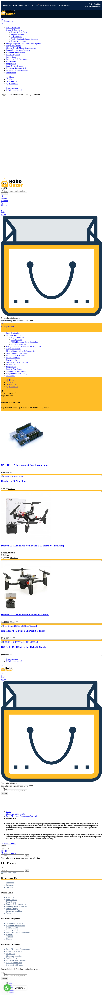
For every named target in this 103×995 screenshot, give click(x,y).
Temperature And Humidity (17, 70)
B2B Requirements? (93, 6)
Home (11, 77)
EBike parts (10, 954)
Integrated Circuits (13, 46)
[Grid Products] (2, 851)
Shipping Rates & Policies (16, 906)
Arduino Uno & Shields (15, 52)
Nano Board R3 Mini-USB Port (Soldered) (23, 630)
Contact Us (13, 84)
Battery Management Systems (18, 50)
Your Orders (11, 902)
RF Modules (11, 61)
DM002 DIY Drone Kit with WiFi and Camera (25, 614)
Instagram (10, 885)
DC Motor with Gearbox (16, 960)
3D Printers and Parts (14, 923)
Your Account (11, 900)
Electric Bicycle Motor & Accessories (21, 48)
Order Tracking (95, 4)
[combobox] (5, 848)
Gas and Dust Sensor (14, 965)
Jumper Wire (11, 64)
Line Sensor (11, 73)
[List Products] (5, 851)
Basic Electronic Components (18, 932)
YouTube (9, 887)
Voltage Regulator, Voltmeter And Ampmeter (24, 43)
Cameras (9, 937)
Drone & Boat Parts (14, 30)
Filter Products (10, 843)
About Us (13, 81)
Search (4, 194)
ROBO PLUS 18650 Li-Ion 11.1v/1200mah (23, 647)
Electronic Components (15, 814)
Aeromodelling (12, 928)
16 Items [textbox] (5, 849)
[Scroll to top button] (98, 984)
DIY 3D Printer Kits (14, 963)
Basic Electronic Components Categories (22, 816)
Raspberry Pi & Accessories (17, 59)
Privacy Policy (12, 909)
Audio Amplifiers (13, 55)
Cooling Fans (11, 958)
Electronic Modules (13, 956)
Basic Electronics (13, 28)
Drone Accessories (18, 41)
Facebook (10, 883)
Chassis (9, 939)
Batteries (9, 934)
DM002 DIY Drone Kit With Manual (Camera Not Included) (32, 545)
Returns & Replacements (16, 904)
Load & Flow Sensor (14, 66)
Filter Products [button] (10, 853)
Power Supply (11, 57)
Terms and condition (14, 911)
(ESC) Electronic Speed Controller (25, 39)
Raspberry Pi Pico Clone (14, 481)
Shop (11, 79)
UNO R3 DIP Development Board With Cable (24, 465)
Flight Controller (17, 34)
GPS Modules (16, 37)
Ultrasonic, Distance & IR (16, 68)
